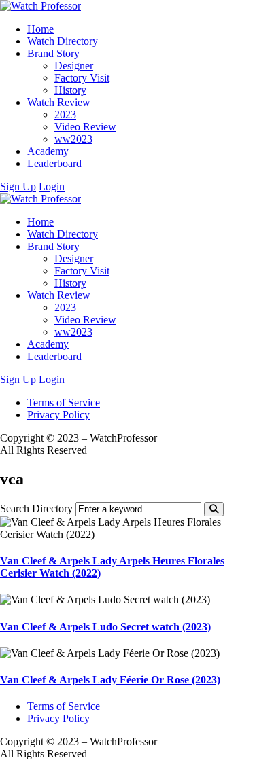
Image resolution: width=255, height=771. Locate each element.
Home (40, 29)
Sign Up (18, 186)
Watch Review (58, 102)
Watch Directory (62, 41)
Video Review (85, 126)
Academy (48, 151)
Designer (73, 65)
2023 (65, 114)
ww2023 (73, 139)
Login (52, 186)
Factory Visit (81, 78)
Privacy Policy (58, 414)
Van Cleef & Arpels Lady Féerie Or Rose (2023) (110, 679)
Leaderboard (54, 163)
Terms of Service (63, 402)
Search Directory (36, 508)
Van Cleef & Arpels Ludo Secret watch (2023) (105, 626)
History (70, 90)
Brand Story (53, 53)
